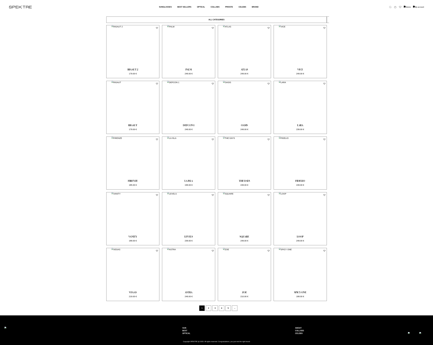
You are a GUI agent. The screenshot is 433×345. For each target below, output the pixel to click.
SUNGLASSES (165, 7)
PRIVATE (229, 7)
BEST (184, 331)
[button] (156, 27)
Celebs (242, 7)
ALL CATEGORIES (216, 20)
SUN (184, 328)
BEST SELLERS (184, 7)
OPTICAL (201, 7)
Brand (255, 7)
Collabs (215, 7)
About (298, 328)
